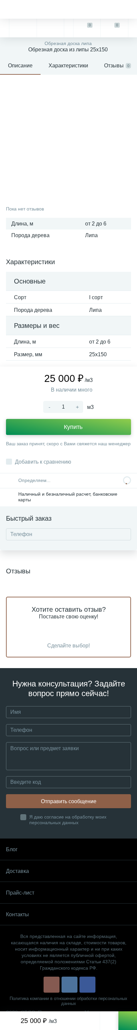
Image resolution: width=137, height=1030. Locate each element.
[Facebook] (87, 985)
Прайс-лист (20, 893)
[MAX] (50, 28)
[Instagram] (52, 985)
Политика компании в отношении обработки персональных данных (68, 1001)
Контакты (17, 914)
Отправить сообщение (68, 801)
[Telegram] (22, 28)
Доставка (17, 871)
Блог (12, 849)
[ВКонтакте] (69, 985)
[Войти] (132, 28)
